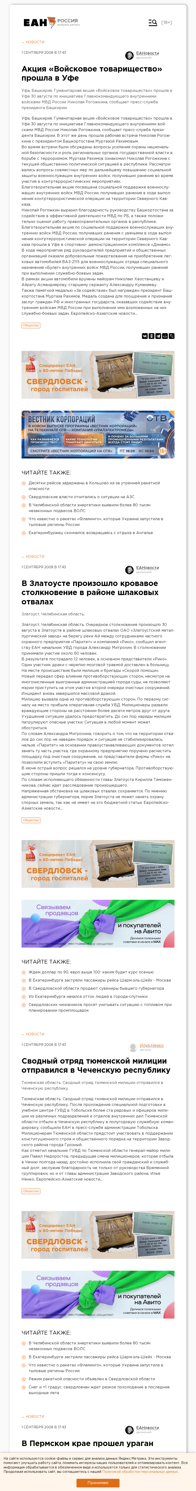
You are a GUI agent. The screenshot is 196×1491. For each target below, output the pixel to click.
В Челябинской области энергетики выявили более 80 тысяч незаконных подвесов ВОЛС (89, 508)
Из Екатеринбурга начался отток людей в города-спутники (88, 997)
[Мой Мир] (165, 336)
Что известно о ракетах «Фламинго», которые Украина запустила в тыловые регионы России (96, 522)
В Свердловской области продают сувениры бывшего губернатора (96, 988)
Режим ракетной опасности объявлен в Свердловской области (92, 1379)
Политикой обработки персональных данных (140, 1471)
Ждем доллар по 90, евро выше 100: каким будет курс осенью (91, 972)
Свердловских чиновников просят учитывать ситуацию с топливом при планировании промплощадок (100, 1007)
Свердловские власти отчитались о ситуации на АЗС (81, 497)
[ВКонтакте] (145, 336)
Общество (31, 325)
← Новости (33, 42)
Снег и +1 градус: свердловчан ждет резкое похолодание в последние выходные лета (99, 1390)
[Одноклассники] (151, 336)
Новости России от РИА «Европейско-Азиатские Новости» (40, 23)
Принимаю (98, 1483)
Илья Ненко (151, 1045)
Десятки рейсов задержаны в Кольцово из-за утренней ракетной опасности (94, 486)
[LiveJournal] (171, 336)
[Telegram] (158, 336)
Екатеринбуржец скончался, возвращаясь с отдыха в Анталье (91, 533)
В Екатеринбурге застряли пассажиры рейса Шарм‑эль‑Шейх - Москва (100, 980)
